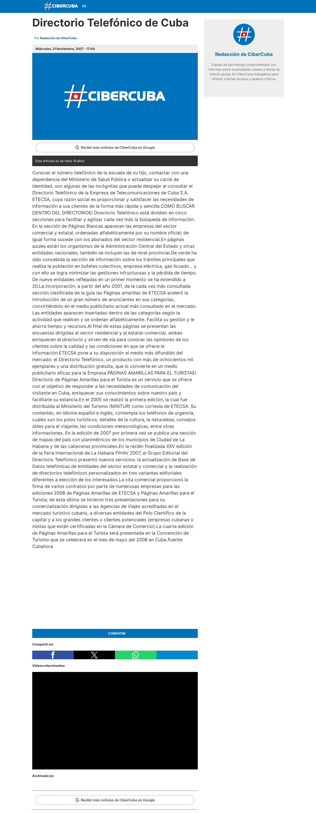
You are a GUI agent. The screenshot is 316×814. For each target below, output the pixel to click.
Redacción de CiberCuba (58, 38)
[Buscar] (229, 6)
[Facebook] (248, 6)
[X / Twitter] (259, 6)
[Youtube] (269, 6)
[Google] (257, 87)
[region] (115, 588)
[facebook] (231, 87)
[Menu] (36, 6)
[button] (53, 655)
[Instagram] (279, 6)
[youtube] (250, 87)
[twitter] (237, 87)
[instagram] (244, 87)
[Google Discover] (238, 6)
